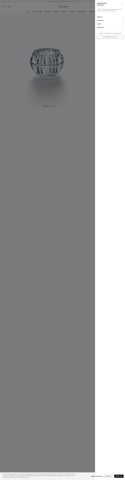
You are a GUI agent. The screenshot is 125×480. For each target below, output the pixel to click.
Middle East (100, 27)
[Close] (122, 3)
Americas (99, 17)
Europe (99, 24)
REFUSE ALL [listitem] (108, 476)
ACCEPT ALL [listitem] (119, 476)
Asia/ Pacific (100, 20)
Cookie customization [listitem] (97, 476)
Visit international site (110, 37)
